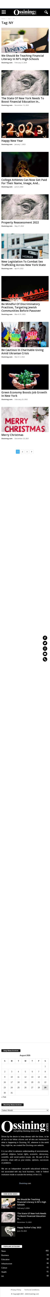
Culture (4, 1268)
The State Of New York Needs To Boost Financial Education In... (22, 99)
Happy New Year (12, 141)
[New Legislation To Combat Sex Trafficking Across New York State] (25, 246)
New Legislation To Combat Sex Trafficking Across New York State (23, 263)
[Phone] (45, 659)
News (3, 1251)
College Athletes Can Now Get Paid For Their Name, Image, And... (24, 181)
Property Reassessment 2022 (20, 222)
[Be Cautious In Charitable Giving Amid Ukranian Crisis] (25, 334)
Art (2, 1276)
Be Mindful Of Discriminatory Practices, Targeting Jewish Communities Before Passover (21, 307)
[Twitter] (45, 643)
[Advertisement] (25, 4)
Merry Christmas (12, 435)
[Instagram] (45, 648)
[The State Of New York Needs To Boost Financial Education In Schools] (25, 82)
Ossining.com (6, 63)
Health (4, 1272)
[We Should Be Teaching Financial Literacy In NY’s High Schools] (25, 40)
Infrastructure (6, 1264)
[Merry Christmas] (25, 419)
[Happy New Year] (25, 125)
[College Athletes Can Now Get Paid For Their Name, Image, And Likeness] (25, 164)
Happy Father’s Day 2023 (29, 1227)
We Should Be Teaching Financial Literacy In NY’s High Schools (22, 57)
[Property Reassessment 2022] (25, 207)
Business (5, 1255)
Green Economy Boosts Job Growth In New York (24, 394)
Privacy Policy (16, 1290)
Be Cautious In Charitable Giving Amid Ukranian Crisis (22, 351)
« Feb (3, 1097)
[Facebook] (45, 638)
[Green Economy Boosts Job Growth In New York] (25, 377)
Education (5, 1259)
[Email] (45, 654)
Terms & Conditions (31, 1290)
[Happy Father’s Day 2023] (8, 1231)
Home (3, 18)
